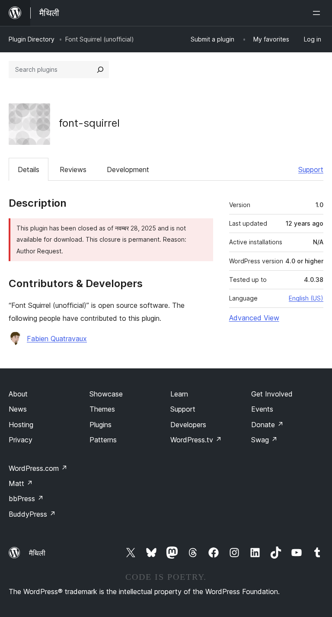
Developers (188, 424)
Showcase (106, 394)
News (18, 409)
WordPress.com (38, 468)
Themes (102, 409)
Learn (179, 394)
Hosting (21, 424)
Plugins (100, 424)
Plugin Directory (31, 39)
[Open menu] (318, 13)
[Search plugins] (100, 69)
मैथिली (37, 553)
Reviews (73, 169)
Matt (21, 483)
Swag (264, 439)
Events (262, 409)
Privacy (20, 439)
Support (310, 169)
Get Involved (272, 394)
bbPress (26, 498)
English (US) (306, 298)
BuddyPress (32, 514)
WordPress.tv (196, 439)
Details (28, 169)
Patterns (103, 439)
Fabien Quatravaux (57, 338)
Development (128, 169)
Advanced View (254, 317)
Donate (267, 424)
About (18, 394)
